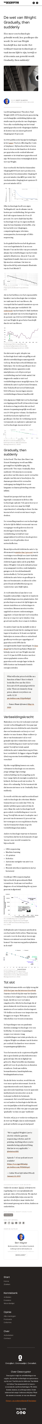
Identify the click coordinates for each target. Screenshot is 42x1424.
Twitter (5, 1223)
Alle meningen (10, 1316)
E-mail (16, 1223)
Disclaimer (32, 1401)
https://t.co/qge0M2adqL (17, 1164)
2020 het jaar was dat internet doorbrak (20, 990)
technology (8, 1215)
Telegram (19, 1223)
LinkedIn (12, 1223)
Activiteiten (8, 1335)
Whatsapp (23, 1223)
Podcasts (8, 1319)
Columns (7, 1322)
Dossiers (7, 1300)
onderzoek (8, 311)
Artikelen (7, 1297)
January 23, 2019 (14, 1176)
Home (6, 1281)
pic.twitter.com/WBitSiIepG (18, 1167)
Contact (7, 1338)
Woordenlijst (9, 1303)
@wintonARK (13, 1151)
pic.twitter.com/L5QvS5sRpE (19, 698)
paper (11, 143)
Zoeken (7, 1284)
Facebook (9, 1223)
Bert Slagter (22, 100)
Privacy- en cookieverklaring (16, 1401)
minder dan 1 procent (24, 552)
